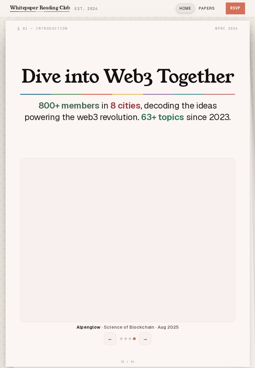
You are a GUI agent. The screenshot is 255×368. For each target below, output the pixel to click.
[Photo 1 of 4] (120, 338)
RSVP (235, 8)
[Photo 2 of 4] (125, 338)
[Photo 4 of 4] (134, 338)
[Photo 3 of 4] (129, 338)
